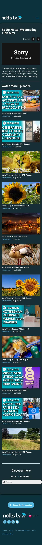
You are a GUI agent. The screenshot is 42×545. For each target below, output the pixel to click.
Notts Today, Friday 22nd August (15, 237)
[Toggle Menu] (37, 18)
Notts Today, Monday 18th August (15, 360)
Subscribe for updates (22, 505)
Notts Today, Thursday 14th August (16, 421)
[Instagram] (13, 522)
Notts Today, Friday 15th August (14, 390)
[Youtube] (17, 522)
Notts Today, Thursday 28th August (16, 144)
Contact (4, 530)
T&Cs (34, 530)
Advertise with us (7, 534)
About (13, 476)
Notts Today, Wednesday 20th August (16, 298)
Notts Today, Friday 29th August (14, 113)
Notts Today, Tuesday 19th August (15, 329)
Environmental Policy (22, 530)
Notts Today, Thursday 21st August (16, 267)
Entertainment (6, 116)
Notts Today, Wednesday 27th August (16, 175)
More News (25, 476)
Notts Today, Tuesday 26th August (15, 206)
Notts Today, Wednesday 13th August (16, 452)
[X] (38, 39)
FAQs (11, 530)
